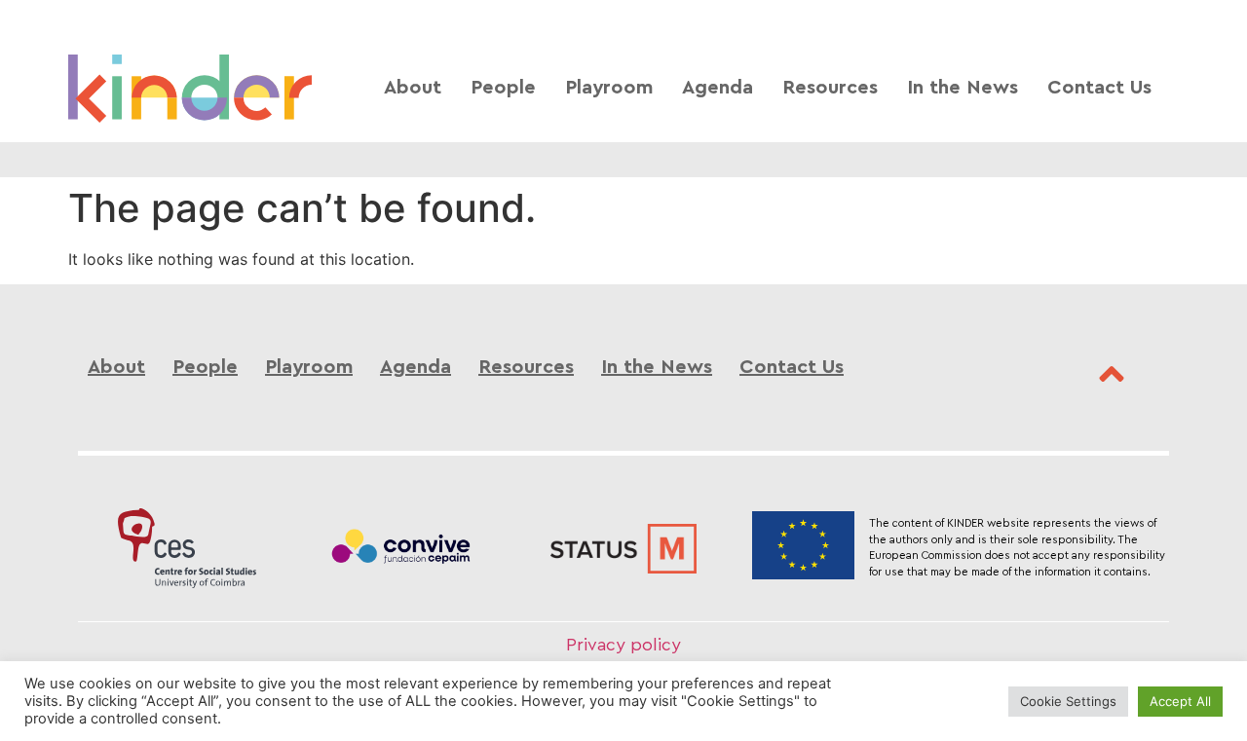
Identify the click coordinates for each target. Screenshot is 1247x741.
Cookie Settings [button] (1068, 701)
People (503, 88)
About (412, 88)
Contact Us (1099, 88)
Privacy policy (623, 645)
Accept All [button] (1180, 701)
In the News (962, 88)
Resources (830, 88)
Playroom (609, 88)
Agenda (717, 88)
